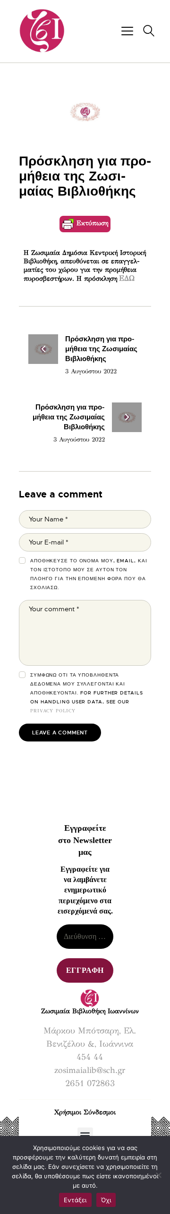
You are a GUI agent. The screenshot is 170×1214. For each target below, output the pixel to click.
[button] (85, 1135)
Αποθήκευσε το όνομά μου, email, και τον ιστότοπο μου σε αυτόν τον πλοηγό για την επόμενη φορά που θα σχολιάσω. (88, 574)
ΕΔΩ (127, 278)
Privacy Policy (53, 711)
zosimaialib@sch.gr (89, 1070)
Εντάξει (75, 1200)
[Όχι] (158, 1175)
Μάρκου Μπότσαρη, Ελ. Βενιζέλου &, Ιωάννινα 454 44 (89, 1043)
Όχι (106, 1200)
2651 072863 (90, 1083)
